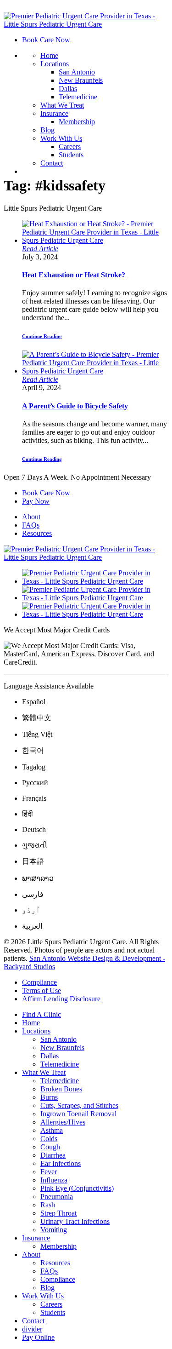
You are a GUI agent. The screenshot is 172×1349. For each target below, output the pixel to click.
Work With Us (61, 138)
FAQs (30, 525)
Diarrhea (53, 1155)
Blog (47, 130)
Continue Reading (42, 336)
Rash (47, 1205)
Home (49, 55)
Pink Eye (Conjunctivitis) (77, 1188)
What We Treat (62, 105)
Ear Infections (60, 1163)
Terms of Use (41, 990)
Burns (49, 1097)
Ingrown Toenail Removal (78, 1114)
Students (71, 155)
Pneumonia (56, 1196)
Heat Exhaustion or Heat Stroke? (73, 275)
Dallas (68, 88)
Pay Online (38, 1337)
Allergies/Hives (62, 1122)
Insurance (54, 113)
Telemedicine (78, 97)
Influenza (53, 1180)
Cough (50, 1147)
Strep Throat (58, 1213)
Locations (54, 64)
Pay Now (36, 501)
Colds (48, 1138)
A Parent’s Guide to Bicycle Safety (75, 406)
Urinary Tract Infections (75, 1221)
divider (32, 1329)
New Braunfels (81, 80)
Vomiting (53, 1230)
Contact (51, 163)
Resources (37, 533)
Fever (48, 1172)
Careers (70, 146)
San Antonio (77, 72)
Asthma (51, 1130)
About (31, 517)
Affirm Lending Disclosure (61, 999)
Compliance (39, 982)
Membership (77, 122)
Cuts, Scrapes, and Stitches (79, 1105)
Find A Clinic (41, 1014)
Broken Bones (61, 1089)
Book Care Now (46, 40)
